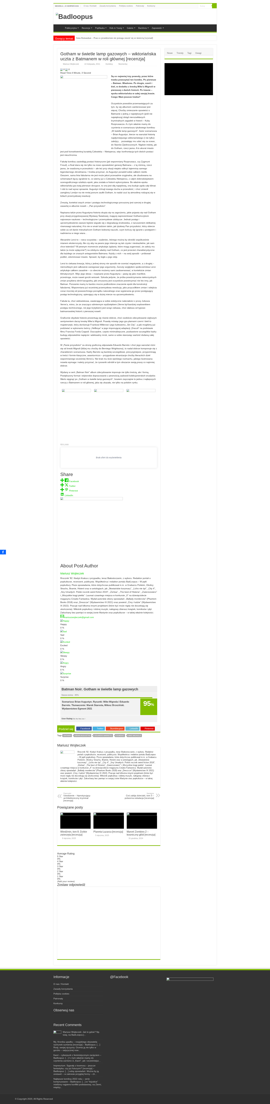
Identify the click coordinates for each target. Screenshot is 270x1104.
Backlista (142, 28)
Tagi (189, 53)
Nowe (170, 53)
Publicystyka (71, 28)
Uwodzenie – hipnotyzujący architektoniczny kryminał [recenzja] (76, 797)
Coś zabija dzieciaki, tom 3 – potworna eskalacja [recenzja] (139, 795)
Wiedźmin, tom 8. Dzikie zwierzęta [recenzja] (73, 833)
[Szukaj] (214, 6)
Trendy (180, 53)
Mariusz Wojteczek (71, 64)
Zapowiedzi (157, 28)
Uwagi (198, 53)
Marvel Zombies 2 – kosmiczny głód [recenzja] (141, 833)
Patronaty (140, 6)
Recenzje (86, 28)
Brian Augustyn (82, 735)
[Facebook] (183, 6)
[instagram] (186, 6)
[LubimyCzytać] (190, 6)
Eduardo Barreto (103, 735)
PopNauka (100, 28)
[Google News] (196, 6)
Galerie (130, 28)
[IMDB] (193, 6)
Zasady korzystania (108, 6)
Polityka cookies (126, 6)
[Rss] (180, 6)
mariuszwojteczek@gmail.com (79, 617)
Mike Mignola (134, 735)
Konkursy (151, 6)
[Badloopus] (74, 16)
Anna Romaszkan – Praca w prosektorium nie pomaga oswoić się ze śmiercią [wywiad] (114, 38)
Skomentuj (122, 64)
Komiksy (109, 64)
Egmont (120, 735)
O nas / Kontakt (90, 6)
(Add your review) (66, 881)
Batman (67, 735)
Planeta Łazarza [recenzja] (108, 831)
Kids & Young (116, 28)
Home (59, 27)
